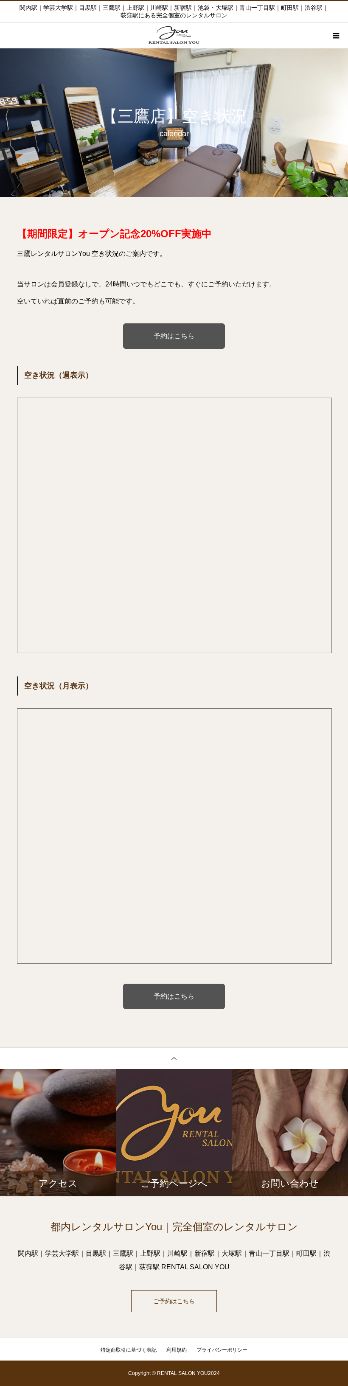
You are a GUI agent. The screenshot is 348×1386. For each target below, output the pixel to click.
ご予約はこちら (174, 1301)
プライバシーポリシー (221, 1350)
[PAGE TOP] (174, 1058)
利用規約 (176, 1350)
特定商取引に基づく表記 (129, 1350)
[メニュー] (335, 35)
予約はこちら (174, 335)
